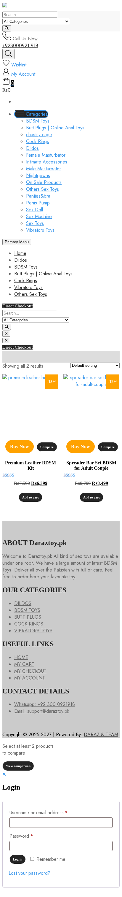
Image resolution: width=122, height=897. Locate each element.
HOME (21, 657)
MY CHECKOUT (30, 671)
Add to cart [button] (30, 497)
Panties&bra (38, 196)
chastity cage (39, 134)
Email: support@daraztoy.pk (41, 711)
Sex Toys (35, 223)
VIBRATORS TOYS (33, 630)
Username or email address (47, 812)
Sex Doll (34, 209)
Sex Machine (39, 216)
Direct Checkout (17, 306)
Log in (17, 859)
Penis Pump (38, 202)
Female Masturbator (45, 155)
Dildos (32, 148)
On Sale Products (44, 182)
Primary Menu (17, 242)
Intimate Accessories (46, 161)
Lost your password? (29, 873)
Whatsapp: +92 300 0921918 (44, 704)
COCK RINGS (28, 623)
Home (20, 253)
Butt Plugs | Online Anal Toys (55, 127)
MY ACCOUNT (29, 677)
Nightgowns (38, 175)
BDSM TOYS (27, 610)
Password (30, 835)
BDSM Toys (37, 121)
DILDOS (22, 603)
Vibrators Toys (40, 230)
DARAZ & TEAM (101, 734)
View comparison (18, 766)
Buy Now (19, 446)
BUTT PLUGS (27, 617)
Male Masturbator (43, 168)
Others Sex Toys (42, 189)
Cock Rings (37, 141)
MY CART (24, 664)
